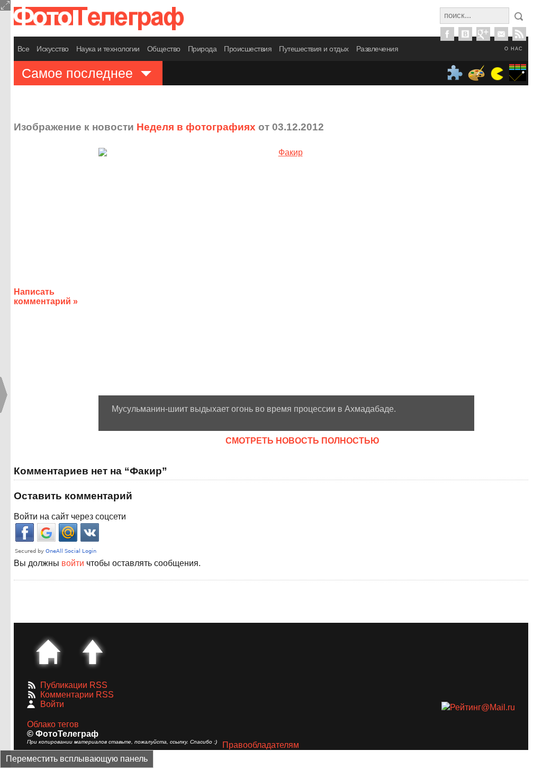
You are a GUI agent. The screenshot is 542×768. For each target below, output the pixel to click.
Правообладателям (260, 744)
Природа (202, 49)
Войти (52, 704)
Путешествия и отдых (314, 49)
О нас (513, 48)
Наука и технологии (108, 49)
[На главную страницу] (48, 652)
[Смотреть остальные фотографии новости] (286, 271)
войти (72, 563)
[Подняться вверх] (92, 652)
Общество (163, 49)
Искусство (53, 49)
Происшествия (248, 49)
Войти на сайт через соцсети (70, 516)
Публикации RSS (73, 685)
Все (23, 49)
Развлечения (377, 49)
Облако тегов (53, 724)
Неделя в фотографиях (196, 127)
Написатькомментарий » (46, 296)
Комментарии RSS (77, 694)
